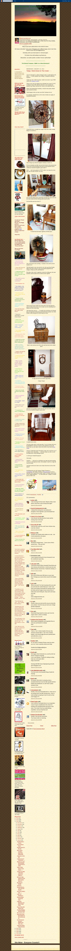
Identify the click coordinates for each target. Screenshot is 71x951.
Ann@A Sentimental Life (37, 508)
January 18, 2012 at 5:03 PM (36, 513)
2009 (17, 931)
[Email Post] (42, 494)
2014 (17, 818)
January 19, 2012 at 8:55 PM (36, 687)
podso (32, 500)
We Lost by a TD (20, 912)
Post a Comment (31, 722)
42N (32, 573)
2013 (17, 819)
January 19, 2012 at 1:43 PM (36, 649)
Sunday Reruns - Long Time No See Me (20, 888)
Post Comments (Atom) (39, 728)
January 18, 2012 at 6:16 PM (36, 529)
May (18, 833)
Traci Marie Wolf (35, 549)
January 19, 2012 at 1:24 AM (36, 552)
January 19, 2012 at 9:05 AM (36, 598)
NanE (32, 678)
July (18, 830)
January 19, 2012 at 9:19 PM (36, 698)
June (18, 832)
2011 (17, 928)
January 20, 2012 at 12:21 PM (36, 711)
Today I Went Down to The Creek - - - (20, 868)
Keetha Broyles (26, 38)
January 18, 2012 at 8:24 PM (36, 538)
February (19, 838)
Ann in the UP (34, 524)
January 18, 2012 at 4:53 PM (36, 505)
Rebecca (33, 532)
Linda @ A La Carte (36, 516)
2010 (17, 929)
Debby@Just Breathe (36, 714)
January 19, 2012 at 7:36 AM (36, 570)
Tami (32, 629)
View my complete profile (25, 43)
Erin (32, 611)
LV (31, 601)
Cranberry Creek (34, 81)
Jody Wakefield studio (37, 670)
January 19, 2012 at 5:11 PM (36, 667)
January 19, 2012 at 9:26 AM (36, 608)
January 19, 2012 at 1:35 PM (36, 637)
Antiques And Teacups (37, 619)
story (20, 229)
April (18, 835)
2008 (17, 933)
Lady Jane (33, 563)
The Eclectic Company (28, 6)
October (19, 825)
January (19, 840)
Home (41, 725)
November (19, 824)
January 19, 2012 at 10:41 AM (36, 616)
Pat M (32, 652)
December (19, 822)
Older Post (53, 725)
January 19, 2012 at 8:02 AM (36, 580)
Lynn (32, 583)
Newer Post (29, 725)
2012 (17, 821)
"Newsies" (19, 885)
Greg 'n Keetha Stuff (19, 937)
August (19, 829)
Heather (33, 640)
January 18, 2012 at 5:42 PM (36, 521)
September (20, 827)
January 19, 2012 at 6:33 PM (36, 675)
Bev (32, 541)
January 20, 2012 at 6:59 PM (36, 719)
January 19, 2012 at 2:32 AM (36, 560)
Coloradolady (34, 690)
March (18, 836)
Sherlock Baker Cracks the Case (20, 898)
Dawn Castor (34, 701)
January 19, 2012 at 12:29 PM (36, 626)
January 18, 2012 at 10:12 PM (36, 546)
